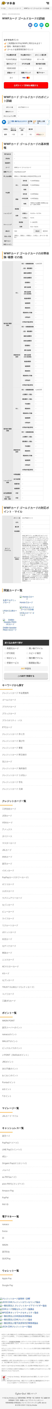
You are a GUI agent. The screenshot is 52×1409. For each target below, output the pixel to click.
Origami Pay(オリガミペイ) (14, 1163)
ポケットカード (9, 932)
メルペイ (6, 1170)
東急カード (7, 952)
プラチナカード (9, 706)
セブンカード (8, 980)
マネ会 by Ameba (14, 1341)
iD (3, 1238)
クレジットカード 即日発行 (14, 754)
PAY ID (5, 1204)
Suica (4, 1231)
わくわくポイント (10, 1075)
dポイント (6, 1089)
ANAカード (7, 857)
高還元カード (13, 648)
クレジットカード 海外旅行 (14, 768)
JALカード (7, 850)
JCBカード (7, 815)
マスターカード (9, 843)
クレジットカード (14, 8)
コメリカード (8, 994)
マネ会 (3, 8)
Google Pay (7, 1285)
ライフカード (8, 918)
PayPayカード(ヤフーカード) (15, 877)
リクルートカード (10, 925)
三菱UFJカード (9, 1000)
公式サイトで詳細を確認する (26, 85)
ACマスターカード (10, 966)
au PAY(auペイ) (9, 1177)
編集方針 (47, 1398)
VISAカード (7, 822)
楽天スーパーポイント (12, 1027)
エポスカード (8, 891)
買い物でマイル (36, 648)
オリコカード (8, 884)
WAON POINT (8, 1020)
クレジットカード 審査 (12, 748)
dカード (5, 973)
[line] (47, 25)
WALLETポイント (10, 1041)
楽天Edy (6, 1251)
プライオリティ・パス (12, 720)
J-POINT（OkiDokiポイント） (16, 1055)
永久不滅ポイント (10, 1068)
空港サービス (13, 663)
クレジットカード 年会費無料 (15, 693)
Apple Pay (7, 1278)
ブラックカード (9, 713)
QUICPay (6, 1258)
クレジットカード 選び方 (13, 741)
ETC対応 (11, 653)
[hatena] (41, 25)
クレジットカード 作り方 (13, 734)
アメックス (7, 829)
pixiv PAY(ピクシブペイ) (13, 1184)
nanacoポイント (9, 1034)
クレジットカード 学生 (12, 782)
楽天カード (7, 863)
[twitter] (36, 25)
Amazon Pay (8, 1190)
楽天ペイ (6, 1136)
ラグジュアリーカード (12, 898)
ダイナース (7, 836)
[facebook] (30, 25)
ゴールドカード (9, 700)
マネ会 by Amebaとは (9, 1398)
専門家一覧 (30, 1398)
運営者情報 (21, 1398)
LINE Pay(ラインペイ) (12, 1149)
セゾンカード (8, 904)
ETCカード (7, 727)
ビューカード (8, 911)
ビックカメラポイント (12, 1048)
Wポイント (12, 658)
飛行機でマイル (36, 658)
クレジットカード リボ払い (14, 775)
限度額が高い (35, 663)
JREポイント (8, 1061)
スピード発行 (35, 653)
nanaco (5, 1224)
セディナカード (9, 946)
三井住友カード (9, 809)
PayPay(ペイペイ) (10, 1142)
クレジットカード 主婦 (12, 789)
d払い (4, 1156)
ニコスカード (8, 959)
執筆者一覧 (39, 1398)
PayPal (5, 1197)
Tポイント (6, 1096)
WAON (5, 1245)
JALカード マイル (10, 1116)
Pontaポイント (9, 1082)
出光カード (7, 939)
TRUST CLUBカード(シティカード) (18, 987)
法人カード (7, 761)
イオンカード (8, 870)
